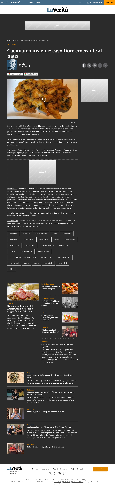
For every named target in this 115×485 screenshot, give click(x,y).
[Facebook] (50, 473)
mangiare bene (46, 257)
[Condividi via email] (100, 65)
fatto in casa (63, 245)
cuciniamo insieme (47, 245)
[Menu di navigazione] (2, 2)
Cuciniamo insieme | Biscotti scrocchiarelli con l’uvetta (49, 427)
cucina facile (14, 240)
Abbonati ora (100, 469)
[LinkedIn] (64, 473)
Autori (55, 469)
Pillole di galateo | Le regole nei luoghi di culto (45, 412)
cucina (54, 234)
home (9, 40)
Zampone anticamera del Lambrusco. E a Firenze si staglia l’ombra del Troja (20, 309)
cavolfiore (26, 234)
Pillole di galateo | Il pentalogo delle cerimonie (45, 447)
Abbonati (109, 2)
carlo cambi (13, 234)
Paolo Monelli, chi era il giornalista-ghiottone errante (51, 303)
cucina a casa (66, 234)
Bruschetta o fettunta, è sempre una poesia (51, 288)
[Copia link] (105, 65)
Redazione (64, 469)
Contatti (80, 469)
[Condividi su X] (89, 65)
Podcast (38, 2)
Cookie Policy (67, 482)
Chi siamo (35, 469)
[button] (43, 99)
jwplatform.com (26, 251)
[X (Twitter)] (55, 473)
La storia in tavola (48, 284)
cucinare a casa (70, 240)
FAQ (72, 469)
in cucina (13, 251)
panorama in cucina (63, 257)
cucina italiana (28, 240)
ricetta (26, 263)
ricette (36, 263)
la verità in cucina (43, 251)
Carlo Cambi (24, 66)
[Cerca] (7, 2)
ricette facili (48, 263)
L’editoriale (46, 469)
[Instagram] (59, 473)
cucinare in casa (30, 245)
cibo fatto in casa (41, 234)
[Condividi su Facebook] (84, 65)
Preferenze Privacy (77, 482)
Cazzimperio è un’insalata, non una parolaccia (50, 318)
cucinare (56, 240)
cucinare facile (14, 245)
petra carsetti (14, 263)
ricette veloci (62, 263)
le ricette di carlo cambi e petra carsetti (23, 257)
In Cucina (15, 40)
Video (31, 2)
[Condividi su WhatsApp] (94, 65)
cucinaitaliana (43, 240)
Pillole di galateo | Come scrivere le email (50, 331)
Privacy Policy (58, 482)
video (11, 269)
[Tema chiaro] (80, 2)
